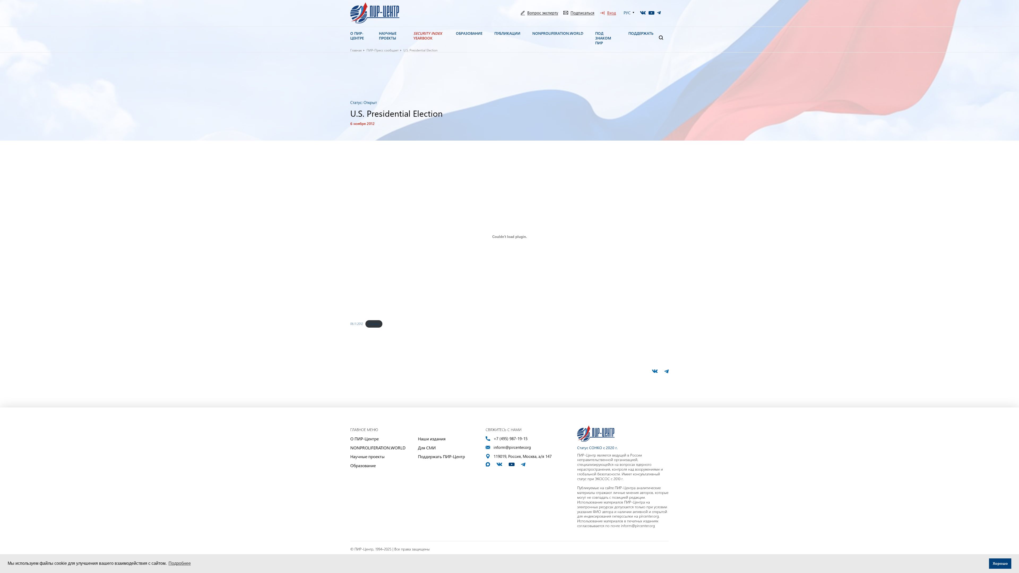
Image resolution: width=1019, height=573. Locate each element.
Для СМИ (427, 447)
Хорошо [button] (1000, 563)
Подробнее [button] (180, 563)
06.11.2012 (356, 324)
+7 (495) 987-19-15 (511, 438)
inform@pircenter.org (512, 447)
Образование (363, 465)
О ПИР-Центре (364, 438)
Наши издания (432, 438)
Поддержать (640, 33)
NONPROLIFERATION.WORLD (377, 447)
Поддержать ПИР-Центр (441, 456)
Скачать (374, 324)
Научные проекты (367, 456)
